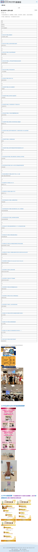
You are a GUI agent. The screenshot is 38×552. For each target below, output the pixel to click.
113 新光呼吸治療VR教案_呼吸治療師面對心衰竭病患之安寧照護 (12, 156)
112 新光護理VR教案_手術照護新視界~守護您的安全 (10, 104)
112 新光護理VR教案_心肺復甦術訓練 (8, 139)
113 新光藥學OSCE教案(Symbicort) (7, 182)
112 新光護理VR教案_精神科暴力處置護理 (8, 95)
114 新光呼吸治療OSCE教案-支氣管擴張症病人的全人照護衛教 (12, 208)
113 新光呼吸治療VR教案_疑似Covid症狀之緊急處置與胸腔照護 (12, 165)
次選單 (19, 7)
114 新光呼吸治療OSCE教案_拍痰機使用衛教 (9, 200)
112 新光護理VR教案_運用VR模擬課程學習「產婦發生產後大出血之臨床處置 (14, 130)
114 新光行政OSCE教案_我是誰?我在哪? (8, 339)
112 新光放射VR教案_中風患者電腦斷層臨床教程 (10, 113)
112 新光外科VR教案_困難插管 (6, 34)
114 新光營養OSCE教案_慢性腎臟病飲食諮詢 (9, 287)
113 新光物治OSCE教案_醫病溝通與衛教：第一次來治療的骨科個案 (13, 226)
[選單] (36, 2)
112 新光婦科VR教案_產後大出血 (7, 78)
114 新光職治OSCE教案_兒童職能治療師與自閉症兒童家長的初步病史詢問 (14, 252)
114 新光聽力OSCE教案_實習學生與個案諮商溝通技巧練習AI (12, 313)
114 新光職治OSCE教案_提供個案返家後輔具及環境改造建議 (12, 243)
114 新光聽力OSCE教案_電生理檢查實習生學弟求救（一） (11, 330)
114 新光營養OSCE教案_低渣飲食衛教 (8, 269)
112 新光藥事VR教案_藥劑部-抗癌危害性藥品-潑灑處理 (11, 121)
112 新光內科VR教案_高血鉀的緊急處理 (8, 52)
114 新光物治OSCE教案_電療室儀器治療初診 (9, 234)
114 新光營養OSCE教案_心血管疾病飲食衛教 (9, 304)
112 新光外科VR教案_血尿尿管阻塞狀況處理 (9, 43)
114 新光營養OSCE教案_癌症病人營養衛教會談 (9, 295)
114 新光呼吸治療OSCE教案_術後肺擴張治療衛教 (10, 217)
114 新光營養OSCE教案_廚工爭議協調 (8, 278)
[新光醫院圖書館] (11, 2)
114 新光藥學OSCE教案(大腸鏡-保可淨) (8, 191)
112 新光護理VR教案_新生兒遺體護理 (8, 87)
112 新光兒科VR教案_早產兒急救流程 (8, 69)
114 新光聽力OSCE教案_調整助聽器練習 (8, 321)
